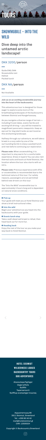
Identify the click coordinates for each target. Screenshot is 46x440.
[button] (3, 4)
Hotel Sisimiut (25, 364)
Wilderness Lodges (24, 368)
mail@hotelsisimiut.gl (23, 421)
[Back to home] (23, 4)
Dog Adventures (24, 376)
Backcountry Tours (24, 372)
